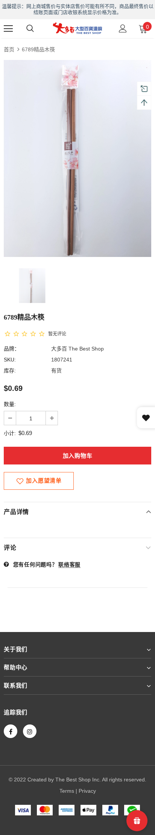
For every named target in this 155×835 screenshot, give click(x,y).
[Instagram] (29, 731)
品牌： (12, 349)
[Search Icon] (30, 28)
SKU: (10, 360)
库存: (10, 371)
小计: (10, 433)
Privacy (87, 791)
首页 (9, 49)
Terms (66, 791)
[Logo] (77, 28)
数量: (10, 404)
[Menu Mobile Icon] (8, 28)
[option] (77, 158)
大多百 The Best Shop (77, 349)
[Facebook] (10, 731)
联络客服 (69, 564)
